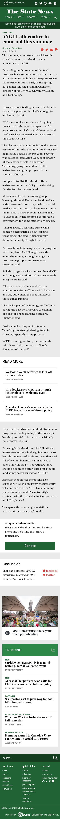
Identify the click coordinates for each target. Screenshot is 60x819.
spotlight (6, 778)
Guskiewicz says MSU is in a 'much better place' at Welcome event (28, 391)
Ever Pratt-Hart (14, 379)
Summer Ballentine (12, 48)
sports (5, 774)
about (25, 770)
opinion (5, 781)
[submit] (55, 758)
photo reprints (29, 784)
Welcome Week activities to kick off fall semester (29, 373)
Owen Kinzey (11, 706)
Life (19, 17)
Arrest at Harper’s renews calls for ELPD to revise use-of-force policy (29, 408)
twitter (50, 574)
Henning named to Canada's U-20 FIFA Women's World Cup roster (28, 736)
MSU (11, 33)
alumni (45, 770)
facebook (51, 570)
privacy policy (28, 788)
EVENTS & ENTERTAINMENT (18, 714)
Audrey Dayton (13, 743)
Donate (30, 546)
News (8, 17)
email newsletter (49, 778)
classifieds (7, 785)
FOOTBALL (10, 696)
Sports (31, 17)
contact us (47, 774)
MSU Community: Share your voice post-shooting (32, 632)
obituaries (7, 789)
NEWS (4, 33)
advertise (26, 774)
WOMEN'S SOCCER (14, 733)
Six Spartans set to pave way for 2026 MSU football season (29, 700)
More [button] (44, 17)
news (4, 770)
